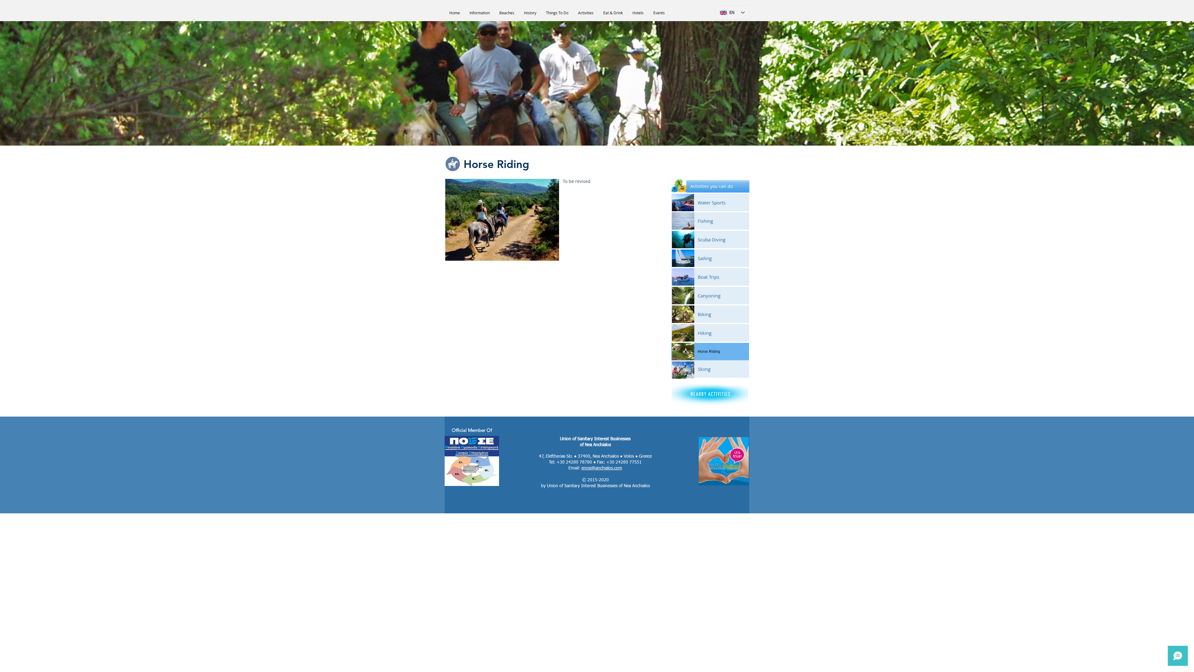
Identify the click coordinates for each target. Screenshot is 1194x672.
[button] (710, 186)
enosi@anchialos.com (601, 468)
